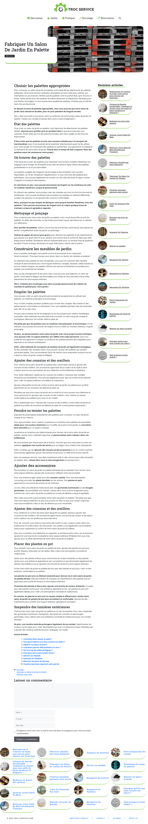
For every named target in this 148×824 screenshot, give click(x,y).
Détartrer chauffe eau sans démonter (118, 163)
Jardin (53, 18)
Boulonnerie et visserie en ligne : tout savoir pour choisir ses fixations (119, 94)
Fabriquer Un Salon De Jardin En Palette (31, 672)
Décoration (36, 18)
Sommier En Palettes (32, 658)
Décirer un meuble (31, 655)
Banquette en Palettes (119, 273)
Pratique (70, 18)
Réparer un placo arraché (35, 644)
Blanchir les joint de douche (36, 661)
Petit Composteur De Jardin (118, 301)
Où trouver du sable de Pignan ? (38, 650)
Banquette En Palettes (119, 287)
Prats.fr (133, 818)
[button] (119, 18)
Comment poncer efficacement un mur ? (42, 647)
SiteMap (117, 818)
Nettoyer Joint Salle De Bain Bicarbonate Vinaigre (120, 149)
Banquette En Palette (118, 260)
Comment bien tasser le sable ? (37, 639)
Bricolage (87, 18)
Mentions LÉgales (79, 818)
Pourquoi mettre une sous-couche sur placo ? (44, 642)
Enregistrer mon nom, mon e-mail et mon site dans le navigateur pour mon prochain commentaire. (54, 732)
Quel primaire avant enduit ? (118, 356)
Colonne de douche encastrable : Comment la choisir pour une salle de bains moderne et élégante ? (120, 108)
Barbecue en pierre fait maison (119, 122)
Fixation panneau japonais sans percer (41, 664)
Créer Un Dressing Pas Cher (119, 205)
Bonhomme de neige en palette (119, 315)
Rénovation (107, 18)
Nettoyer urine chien (24, 674)
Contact (100, 818)
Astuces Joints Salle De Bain (119, 136)
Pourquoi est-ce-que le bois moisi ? (39, 653)
